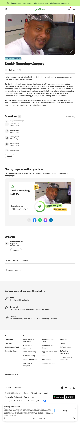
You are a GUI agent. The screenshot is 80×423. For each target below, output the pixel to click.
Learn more (65, 3)
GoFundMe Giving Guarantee (46, 318)
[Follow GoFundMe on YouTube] (66, 387)
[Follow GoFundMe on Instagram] (74, 387)
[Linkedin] (51, 220)
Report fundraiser (15, 270)
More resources (10, 374)
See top (71, 116)
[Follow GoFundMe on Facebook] (62, 387)
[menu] (74, 9)
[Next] (71, 51)
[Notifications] (69, 9)
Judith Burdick (15, 128)
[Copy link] (29, 220)
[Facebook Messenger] (45, 220)
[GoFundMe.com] (40, 9)
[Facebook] (34, 220)
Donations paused (14, 58)
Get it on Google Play (58, 396)
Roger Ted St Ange (17, 121)
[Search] (6, 9)
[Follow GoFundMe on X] (70, 387)
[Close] (74, 3)
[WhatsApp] (40, 220)
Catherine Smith (16, 241)
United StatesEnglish (15, 387)
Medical (25, 260)
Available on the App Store (70, 396)
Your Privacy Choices (35, 401)
